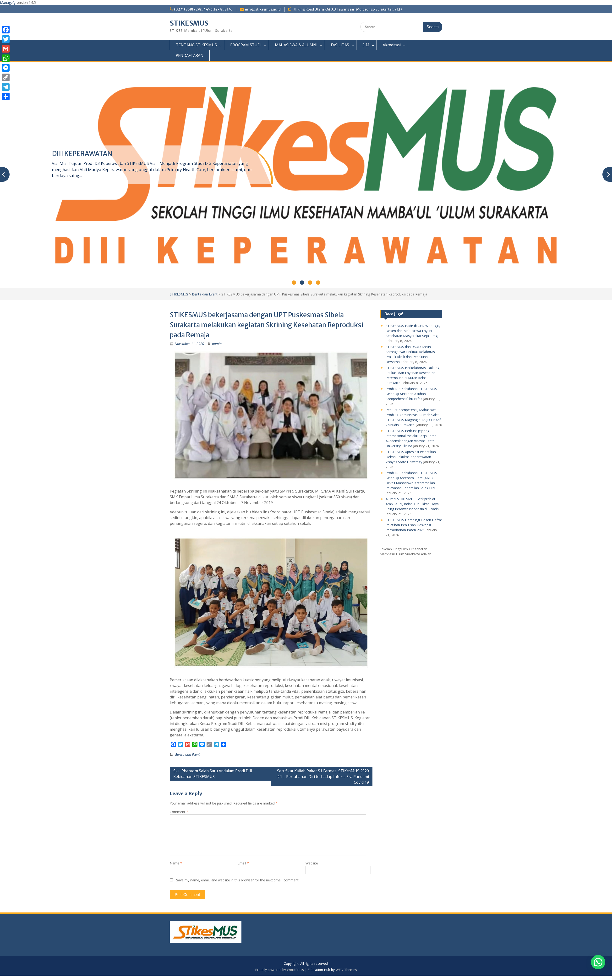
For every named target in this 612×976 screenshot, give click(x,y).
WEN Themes (346, 969)
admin (217, 343)
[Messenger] (6, 68)
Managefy (8, 2)
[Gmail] (6, 49)
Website (312, 863)
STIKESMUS (189, 23)
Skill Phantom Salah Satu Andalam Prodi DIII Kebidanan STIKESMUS (212, 773)
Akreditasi (392, 45)
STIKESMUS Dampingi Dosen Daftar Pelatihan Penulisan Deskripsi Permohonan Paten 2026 (414, 525)
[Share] (6, 96)
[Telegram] (6, 87)
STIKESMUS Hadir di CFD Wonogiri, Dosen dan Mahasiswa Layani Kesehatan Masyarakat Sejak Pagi (413, 330)
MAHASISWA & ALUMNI (296, 45)
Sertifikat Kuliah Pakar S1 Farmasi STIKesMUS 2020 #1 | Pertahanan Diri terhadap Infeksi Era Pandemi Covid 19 (323, 776)
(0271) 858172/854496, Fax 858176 (203, 9)
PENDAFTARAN (189, 55)
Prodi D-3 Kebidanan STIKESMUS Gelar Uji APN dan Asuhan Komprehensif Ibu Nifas (411, 393)
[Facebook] (6, 29)
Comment (179, 812)
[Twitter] (6, 39)
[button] (598, 962)
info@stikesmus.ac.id (263, 9)
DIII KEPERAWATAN (82, 153)
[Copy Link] (6, 77)
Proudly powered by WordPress (279, 969)
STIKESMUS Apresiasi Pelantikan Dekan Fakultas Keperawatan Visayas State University (411, 457)
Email (243, 863)
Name (176, 863)
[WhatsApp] (6, 58)
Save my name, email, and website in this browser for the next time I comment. (237, 880)
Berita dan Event (205, 294)
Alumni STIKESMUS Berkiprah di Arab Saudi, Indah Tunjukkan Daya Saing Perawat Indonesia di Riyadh (412, 504)
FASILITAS (340, 45)
